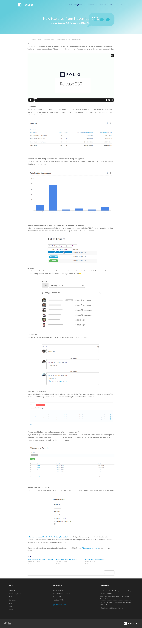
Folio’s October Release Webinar (66, 559)
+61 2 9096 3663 (60, 605)
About (11, 606)
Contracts (12, 591)
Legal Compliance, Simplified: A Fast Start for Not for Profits (114, 598)
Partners (12, 597)
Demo (11, 609)
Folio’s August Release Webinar (95, 559)
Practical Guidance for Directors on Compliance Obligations (115, 603)
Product (71, 39)
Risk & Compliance (15, 594)
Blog (10, 603)
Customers (12, 600)
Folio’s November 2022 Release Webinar (40, 559)
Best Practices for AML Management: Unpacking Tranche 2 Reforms (115, 592)
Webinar (78, 39)
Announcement (63, 39)
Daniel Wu (49, 39)
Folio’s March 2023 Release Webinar (111, 608)
